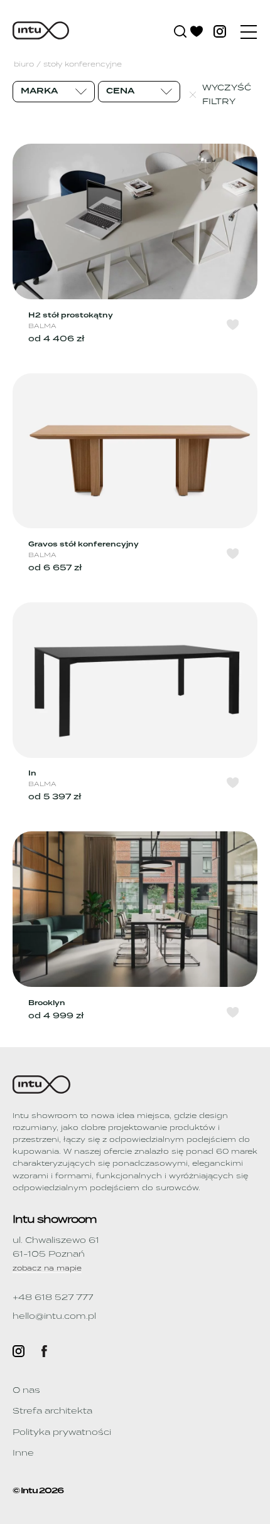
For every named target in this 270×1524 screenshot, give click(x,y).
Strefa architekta (52, 1410)
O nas (26, 1390)
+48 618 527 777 (53, 1297)
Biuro (24, 64)
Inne (23, 1452)
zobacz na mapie (47, 1268)
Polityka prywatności (62, 1432)
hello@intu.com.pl (54, 1316)
